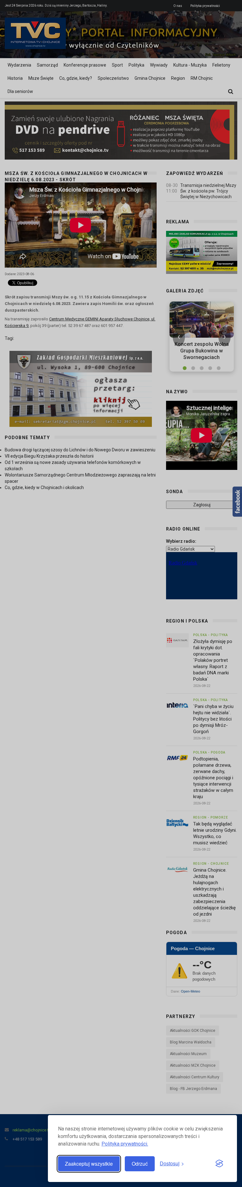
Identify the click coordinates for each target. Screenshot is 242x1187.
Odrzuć (140, 1163)
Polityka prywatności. (124, 1144)
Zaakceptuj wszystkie (89, 1163)
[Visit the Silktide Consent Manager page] (219, 1163)
